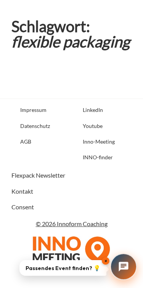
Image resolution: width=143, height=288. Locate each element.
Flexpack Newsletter (38, 175)
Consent (22, 206)
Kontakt (22, 191)
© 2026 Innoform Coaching (72, 223)
